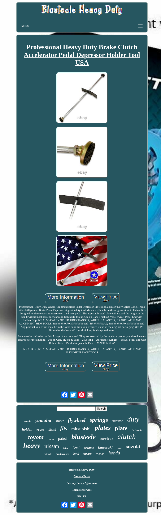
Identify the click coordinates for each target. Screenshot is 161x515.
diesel (52, 429)
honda (114, 452)
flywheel (77, 420)
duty (133, 419)
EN (79, 496)
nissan (51, 446)
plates (103, 427)
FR (85, 496)
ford (76, 447)
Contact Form (82, 476)
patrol (62, 438)
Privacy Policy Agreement (81, 483)
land (76, 453)
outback (48, 454)
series (119, 448)
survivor (106, 439)
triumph (136, 430)
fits (63, 428)
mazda (27, 421)
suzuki (133, 446)
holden (27, 429)
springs (99, 419)
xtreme (117, 421)
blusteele (83, 437)
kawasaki (105, 447)
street (60, 421)
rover (40, 429)
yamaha (43, 420)
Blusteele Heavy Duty (82, 469)
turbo (51, 439)
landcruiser (62, 453)
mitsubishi (81, 428)
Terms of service (82, 489)
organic (89, 447)
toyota (36, 437)
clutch (126, 436)
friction (100, 453)
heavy (31, 445)
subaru (87, 453)
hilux (65, 448)
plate (121, 428)
